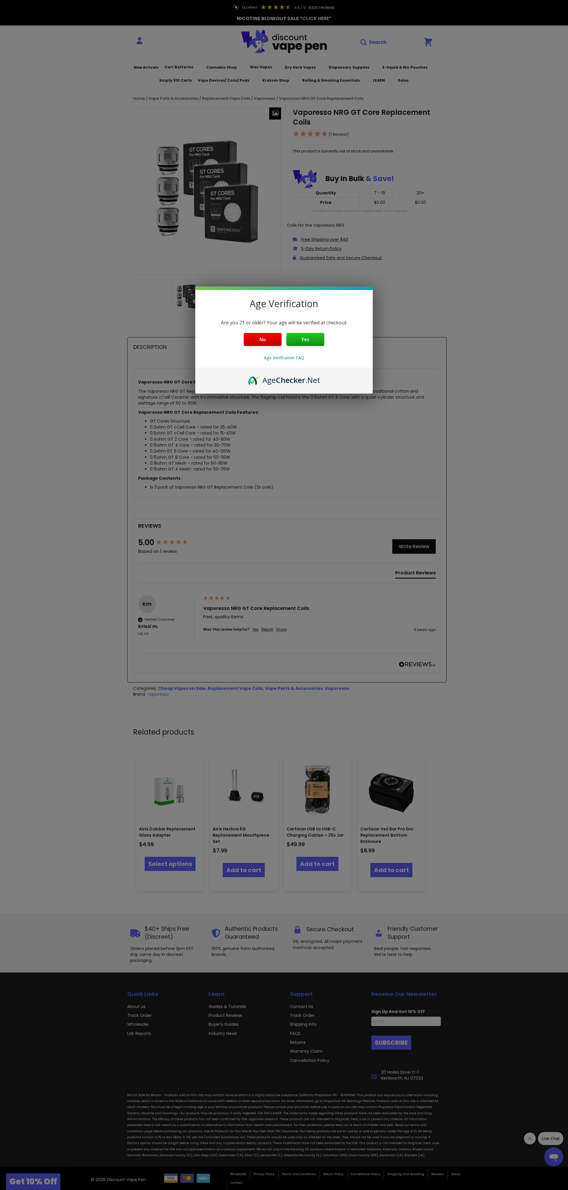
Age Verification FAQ (284, 357)
